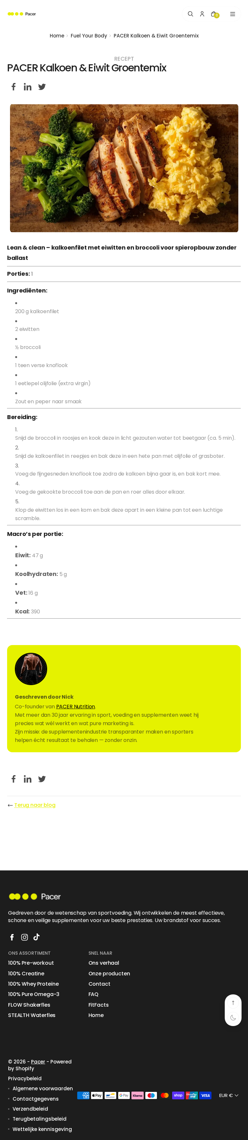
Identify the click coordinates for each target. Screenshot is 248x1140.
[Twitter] (42, 86)
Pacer (38, 1061)
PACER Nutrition (75, 706)
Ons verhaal (103, 963)
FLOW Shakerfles (29, 1005)
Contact (99, 984)
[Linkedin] (27, 86)
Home (57, 35)
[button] (229, 1095)
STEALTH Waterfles (32, 1015)
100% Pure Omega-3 (33, 994)
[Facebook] (13, 86)
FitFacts (98, 1005)
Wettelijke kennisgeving (42, 1129)
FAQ (93, 994)
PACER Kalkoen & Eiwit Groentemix (156, 35)
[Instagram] (24, 937)
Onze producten (109, 973)
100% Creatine (26, 973)
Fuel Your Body (89, 35)
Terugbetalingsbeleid (40, 1118)
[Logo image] (21, 14)
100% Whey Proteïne (33, 984)
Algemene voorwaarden (43, 1088)
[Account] (202, 14)
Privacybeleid (25, 1078)
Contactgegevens (36, 1098)
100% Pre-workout (31, 963)
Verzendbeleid (30, 1108)
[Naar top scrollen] (233, 1002)
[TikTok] (37, 937)
